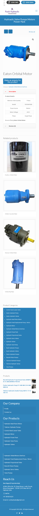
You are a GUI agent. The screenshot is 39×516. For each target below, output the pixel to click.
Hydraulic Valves (10, 341)
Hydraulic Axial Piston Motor (14, 319)
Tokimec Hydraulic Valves (13, 364)
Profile (6, 409)
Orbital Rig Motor (9, 292)
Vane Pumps (9, 367)
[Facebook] (4, 1)
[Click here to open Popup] (13, 2)
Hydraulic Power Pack (12, 332)
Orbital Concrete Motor (11, 214)
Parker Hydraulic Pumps (12, 354)
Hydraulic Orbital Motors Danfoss (18, 87)
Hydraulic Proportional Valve (14, 335)
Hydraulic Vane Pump (12, 344)
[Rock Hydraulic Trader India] (19, 10)
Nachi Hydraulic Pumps (12, 348)
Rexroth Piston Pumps (12, 357)
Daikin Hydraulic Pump (12, 313)
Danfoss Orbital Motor (11, 175)
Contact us (7, 412)
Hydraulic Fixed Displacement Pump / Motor (18, 322)
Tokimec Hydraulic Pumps (13, 360)
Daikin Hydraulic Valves (12, 316)
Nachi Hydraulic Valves (12, 351)
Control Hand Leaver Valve (13, 310)
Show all (32, 32)
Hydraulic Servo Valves (12, 338)
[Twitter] (4, 3)
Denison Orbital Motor (11, 253)
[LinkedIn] (4, 5)
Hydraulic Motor (10, 325)
